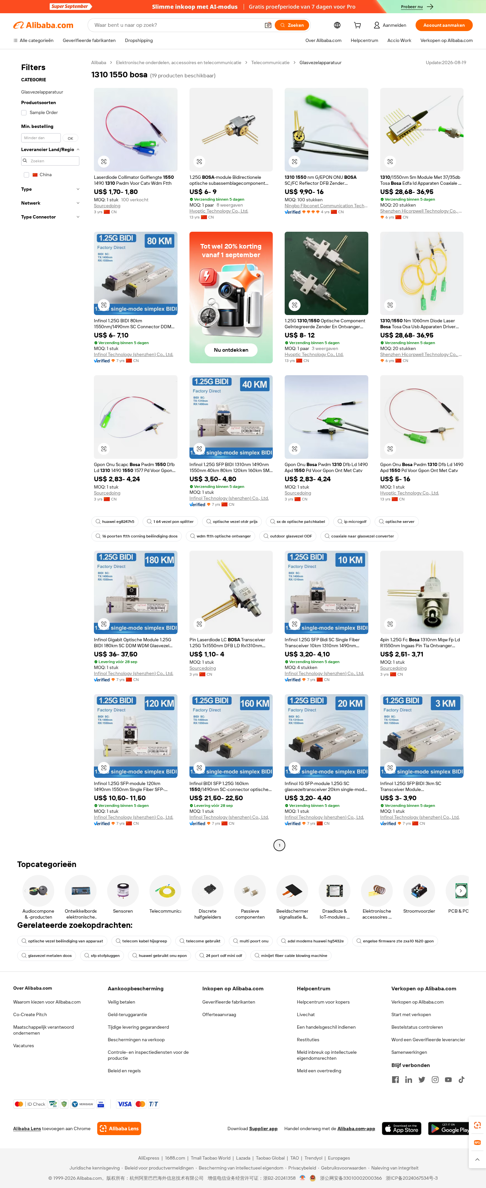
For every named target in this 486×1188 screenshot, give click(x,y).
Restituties (308, 1039)
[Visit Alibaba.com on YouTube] (448, 1080)
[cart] (359, 26)
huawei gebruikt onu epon (163, 955)
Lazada (243, 1158)
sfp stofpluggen (105, 955)
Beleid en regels (124, 1070)
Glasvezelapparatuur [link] (321, 62)
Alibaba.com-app (356, 1128)
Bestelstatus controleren (417, 1027)
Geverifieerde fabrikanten (228, 1002)
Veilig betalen (121, 1002)
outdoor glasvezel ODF (291, 536)
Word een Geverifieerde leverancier (428, 1039)
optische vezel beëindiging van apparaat (65, 941)
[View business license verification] (303, 1178)
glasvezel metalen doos (50, 955)
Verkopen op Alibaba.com (417, 1002)
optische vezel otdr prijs (235, 521)
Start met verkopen (411, 1014)
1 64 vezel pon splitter (173, 521)
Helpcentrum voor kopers (323, 1002)
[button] (268, 25)
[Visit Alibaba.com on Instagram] (435, 1080)
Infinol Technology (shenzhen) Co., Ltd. (133, 354)
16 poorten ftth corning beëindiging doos (140, 536)
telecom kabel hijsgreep (144, 941)
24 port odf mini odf (224, 955)
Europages (339, 1158)
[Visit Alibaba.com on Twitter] (422, 1080)
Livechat (306, 1014)
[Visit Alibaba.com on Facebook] (395, 1080)
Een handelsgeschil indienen (326, 1027)
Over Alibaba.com (32, 988)
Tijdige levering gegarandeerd (138, 1027)
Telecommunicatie (270, 62)
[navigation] (50, 455)
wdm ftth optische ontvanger (224, 536)
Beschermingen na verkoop (136, 1039)
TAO (294, 1158)
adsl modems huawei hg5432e (316, 941)
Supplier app (263, 1128)
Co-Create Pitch (30, 1014)
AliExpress (148, 1158)
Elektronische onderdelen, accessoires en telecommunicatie (178, 62)
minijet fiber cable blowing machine (294, 955)
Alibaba (98, 62)
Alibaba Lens (27, 1128)
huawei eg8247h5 (118, 521)
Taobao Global (270, 1158)
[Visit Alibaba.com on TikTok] (462, 1080)
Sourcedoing (107, 205)
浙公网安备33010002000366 (351, 1178)
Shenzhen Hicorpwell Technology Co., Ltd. (422, 211)
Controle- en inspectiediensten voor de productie (148, 1055)
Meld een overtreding (319, 1070)
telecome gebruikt (203, 941)
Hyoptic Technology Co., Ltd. (218, 211)
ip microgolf (355, 521)
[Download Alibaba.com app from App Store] (402, 1128)
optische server (400, 521)
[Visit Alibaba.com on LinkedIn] (409, 1080)
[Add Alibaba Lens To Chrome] (119, 1128)
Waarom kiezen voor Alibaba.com (47, 1002)
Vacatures (23, 1045)
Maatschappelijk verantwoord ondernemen (43, 1030)
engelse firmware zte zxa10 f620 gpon (398, 941)
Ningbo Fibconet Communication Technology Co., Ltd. (326, 205)
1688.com (175, 1158)
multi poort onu (254, 941)
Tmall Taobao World (210, 1158)
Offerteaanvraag (219, 1014)
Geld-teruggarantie (127, 1014)
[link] (477, 1125)
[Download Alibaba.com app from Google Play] (450, 1128)
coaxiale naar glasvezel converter (362, 536)
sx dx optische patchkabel (301, 521)
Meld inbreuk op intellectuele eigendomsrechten (327, 1055)
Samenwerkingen (409, 1052)
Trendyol (313, 1158)
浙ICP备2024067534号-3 (412, 1178)
